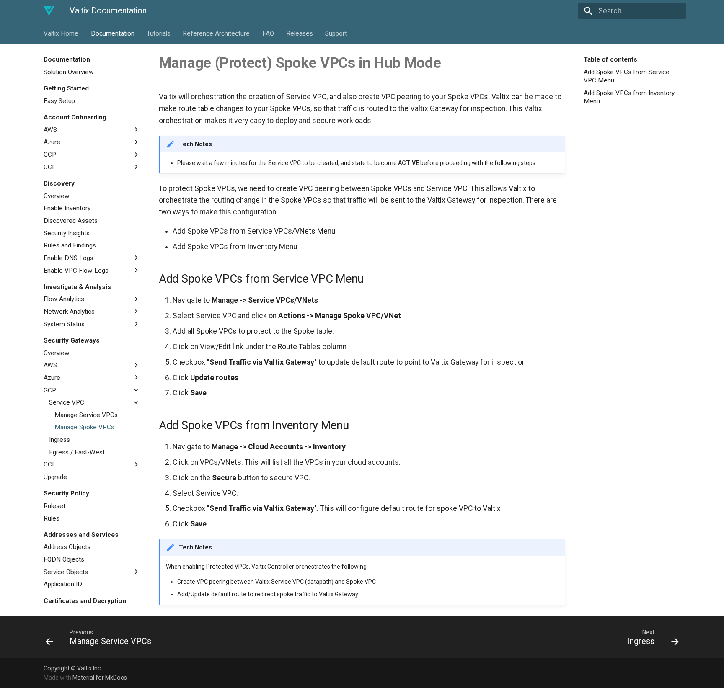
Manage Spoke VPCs (84, 427)
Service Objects (66, 571)
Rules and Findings (70, 245)
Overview (57, 195)
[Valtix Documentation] (49, 11)
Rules (51, 518)
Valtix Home (61, 33)
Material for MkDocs (99, 677)
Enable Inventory (67, 208)
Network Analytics (69, 311)
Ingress (59, 439)
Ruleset (54, 506)
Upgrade (55, 477)
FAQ (268, 33)
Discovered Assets (71, 220)
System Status (64, 323)
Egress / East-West (77, 452)
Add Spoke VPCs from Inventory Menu (629, 97)
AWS (50, 129)
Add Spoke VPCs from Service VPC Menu (627, 76)
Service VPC (66, 402)
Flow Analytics (64, 299)
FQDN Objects (64, 559)
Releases (299, 33)
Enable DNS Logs (68, 257)
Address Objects (67, 547)
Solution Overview (69, 72)
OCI (49, 166)
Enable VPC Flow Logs (76, 270)
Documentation (112, 33)
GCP (50, 154)
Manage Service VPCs (86, 414)
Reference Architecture (216, 33)
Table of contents (610, 59)
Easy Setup (59, 101)
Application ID (63, 584)
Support (336, 33)
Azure (52, 142)
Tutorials (159, 33)
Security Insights (67, 233)
